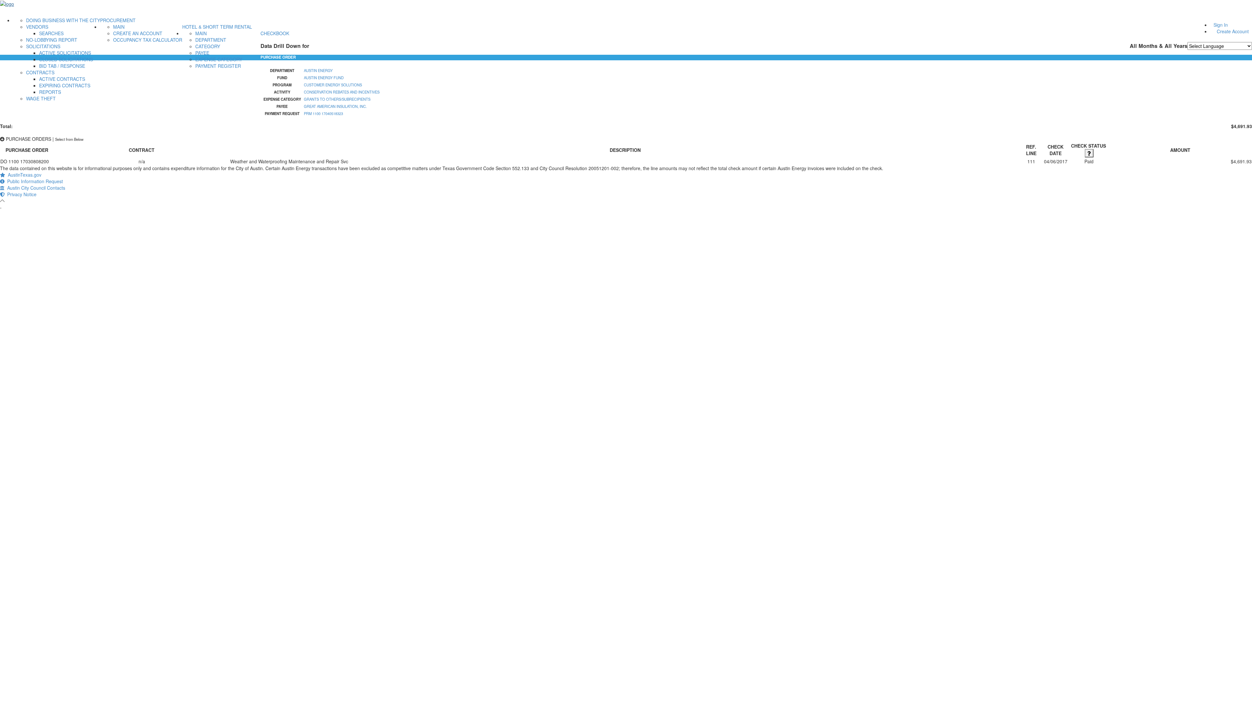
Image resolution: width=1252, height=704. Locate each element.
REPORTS (50, 92)
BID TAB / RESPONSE (62, 66)
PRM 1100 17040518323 (323, 113)
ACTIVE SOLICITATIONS (65, 53)
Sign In (1221, 25)
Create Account (1233, 31)
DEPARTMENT (210, 40)
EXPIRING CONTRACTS (64, 85)
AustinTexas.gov (23, 174)
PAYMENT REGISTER (218, 66)
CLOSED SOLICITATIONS (66, 59)
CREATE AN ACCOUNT (137, 33)
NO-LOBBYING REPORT (51, 40)
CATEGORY (207, 46)
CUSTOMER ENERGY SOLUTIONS (333, 84)
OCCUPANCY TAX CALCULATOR (147, 40)
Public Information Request (34, 181)
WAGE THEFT (41, 98)
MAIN (119, 26)
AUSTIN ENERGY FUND (324, 77)
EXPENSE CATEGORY (218, 59)
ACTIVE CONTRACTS (62, 79)
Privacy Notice (21, 194)
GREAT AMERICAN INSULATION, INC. (335, 106)
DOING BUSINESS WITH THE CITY (63, 20)
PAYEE (202, 53)
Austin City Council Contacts (35, 187)
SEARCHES (51, 33)
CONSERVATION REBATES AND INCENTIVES (342, 92)
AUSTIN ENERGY (318, 70)
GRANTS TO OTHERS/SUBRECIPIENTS (337, 99)
